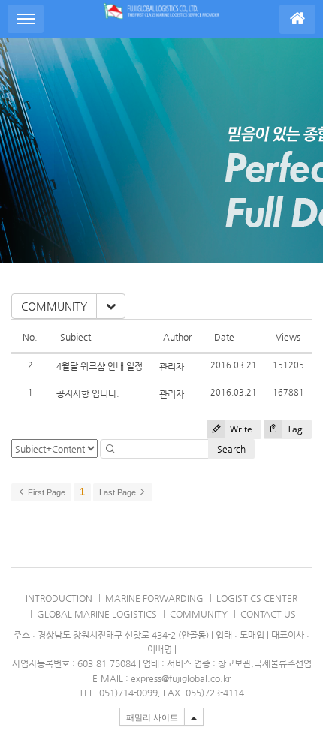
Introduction (59, 598)
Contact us (268, 614)
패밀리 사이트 (152, 717)
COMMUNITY (54, 306)
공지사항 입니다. (87, 393)
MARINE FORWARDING (154, 598)
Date (224, 337)
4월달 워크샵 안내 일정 (99, 366)
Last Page (118, 492)
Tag (294, 429)
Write (240, 429)
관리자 (171, 367)
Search (231, 449)
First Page (45, 492)
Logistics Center (256, 598)
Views (288, 337)
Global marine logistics (97, 614)
